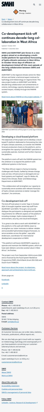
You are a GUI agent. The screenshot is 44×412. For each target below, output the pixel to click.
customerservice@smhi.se (12, 362)
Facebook (7, 279)
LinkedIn (7, 283)
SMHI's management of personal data (16, 392)
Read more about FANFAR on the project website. (22, 97)
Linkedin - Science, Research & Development (20, 403)
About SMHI (6, 372)
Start (3, 19)
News (10, 19)
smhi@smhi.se (13, 322)
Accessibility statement (10, 386)
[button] (34, 4)
